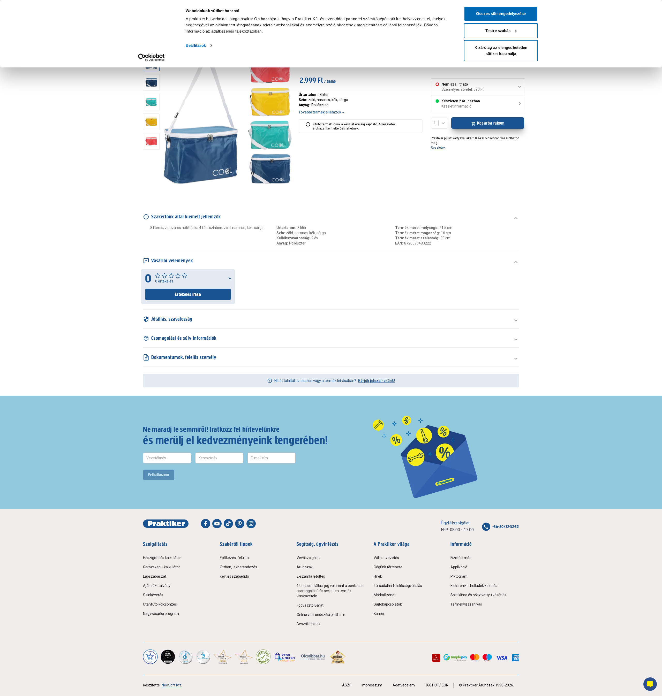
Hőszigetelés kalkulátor (162, 558)
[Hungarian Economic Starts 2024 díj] (150, 656)
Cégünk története (388, 567)
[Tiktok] (228, 523)
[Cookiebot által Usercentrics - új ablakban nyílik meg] (151, 57)
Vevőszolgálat (308, 558)
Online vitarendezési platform (321, 615)
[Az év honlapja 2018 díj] (185, 656)
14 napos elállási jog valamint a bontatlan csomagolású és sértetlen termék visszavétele (330, 591)
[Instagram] (251, 523)
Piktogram (459, 576)
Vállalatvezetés (386, 558)
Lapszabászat (154, 576)
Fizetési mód (460, 558)
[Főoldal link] (166, 523)
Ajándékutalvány (156, 586)
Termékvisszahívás (466, 604)
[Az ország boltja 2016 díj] (222, 656)
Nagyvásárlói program (161, 613)
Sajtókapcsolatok (388, 604)
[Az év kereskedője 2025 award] (337, 656)
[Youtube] (217, 523)
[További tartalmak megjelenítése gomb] (153, 186)
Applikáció (458, 567)
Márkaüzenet (385, 595)
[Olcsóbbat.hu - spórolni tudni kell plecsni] (313, 656)
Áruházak (305, 567)
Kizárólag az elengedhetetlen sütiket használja (501, 50)
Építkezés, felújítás (235, 558)
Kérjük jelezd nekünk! (376, 381)
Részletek (438, 147)
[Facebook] (205, 523)
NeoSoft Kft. (172, 685)
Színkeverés (153, 595)
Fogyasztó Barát (310, 605)
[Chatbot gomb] (650, 684)
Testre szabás (497, 30)
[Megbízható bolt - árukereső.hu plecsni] (263, 656)
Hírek (378, 576)
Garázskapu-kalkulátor (161, 567)
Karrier (379, 613)
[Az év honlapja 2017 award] (244, 656)
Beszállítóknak (308, 624)
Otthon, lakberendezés (238, 567)
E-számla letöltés (311, 576)
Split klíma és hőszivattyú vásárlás (478, 595)
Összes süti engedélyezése (501, 13)
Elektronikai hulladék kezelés (473, 586)
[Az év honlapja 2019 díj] (203, 656)
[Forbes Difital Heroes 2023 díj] (168, 656)
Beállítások (196, 45)
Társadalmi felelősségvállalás (398, 586)
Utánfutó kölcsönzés (160, 604)
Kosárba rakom (491, 123)
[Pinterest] (239, 523)
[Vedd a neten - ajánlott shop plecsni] (285, 656)
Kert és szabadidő (234, 576)
